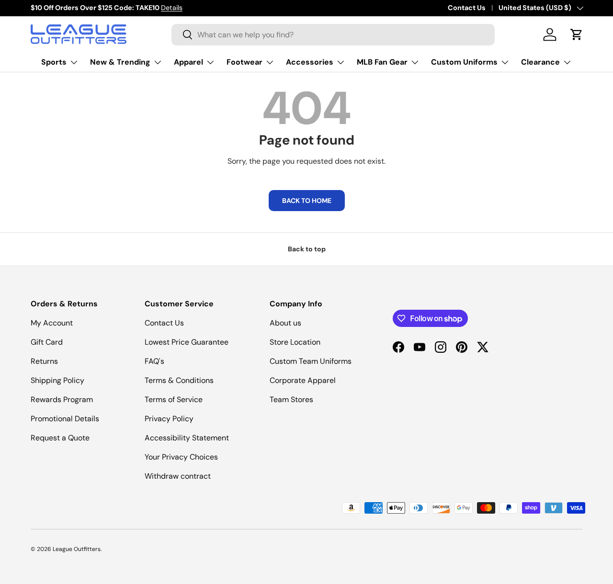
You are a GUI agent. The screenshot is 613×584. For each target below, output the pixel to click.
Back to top (307, 249)
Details (171, 7)
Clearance (540, 62)
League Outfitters (77, 549)
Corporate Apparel (303, 380)
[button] (576, 34)
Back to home (306, 200)
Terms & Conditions (179, 380)
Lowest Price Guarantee (186, 342)
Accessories (309, 62)
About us (285, 323)
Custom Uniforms (464, 62)
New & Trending (120, 62)
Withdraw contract (178, 476)
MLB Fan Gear (382, 62)
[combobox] (333, 34)
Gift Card (47, 342)
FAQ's (154, 361)
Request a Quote (60, 438)
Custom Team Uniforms (311, 361)
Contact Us (467, 7)
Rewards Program (62, 399)
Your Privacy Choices (181, 457)
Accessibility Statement (187, 438)
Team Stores (291, 399)
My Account (52, 323)
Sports (54, 62)
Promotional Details (65, 419)
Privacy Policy (169, 419)
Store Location (295, 342)
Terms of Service (174, 399)
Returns (44, 361)
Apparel (188, 62)
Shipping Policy (57, 380)
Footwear (244, 62)
